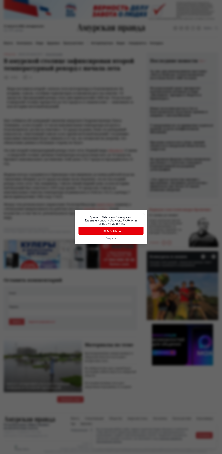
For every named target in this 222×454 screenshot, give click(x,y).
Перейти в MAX (111, 231)
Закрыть (111, 238)
